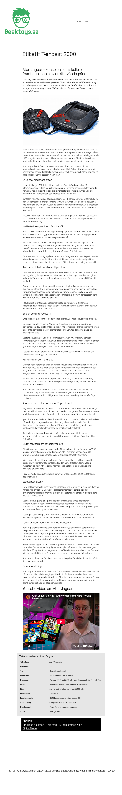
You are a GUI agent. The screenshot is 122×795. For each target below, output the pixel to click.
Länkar (111, 770)
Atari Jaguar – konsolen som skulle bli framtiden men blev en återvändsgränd (54, 71)
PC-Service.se (24, 770)
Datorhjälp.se (44, 770)
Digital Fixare (30, 728)
